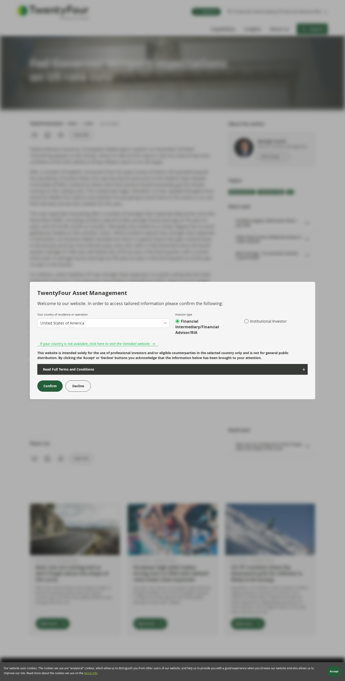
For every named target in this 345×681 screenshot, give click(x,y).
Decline (78, 386)
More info (91, 673)
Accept (334, 671)
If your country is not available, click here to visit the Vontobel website (95, 343)
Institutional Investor (268, 321)
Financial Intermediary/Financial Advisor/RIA (197, 327)
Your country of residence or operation (62, 314)
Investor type (183, 314)
